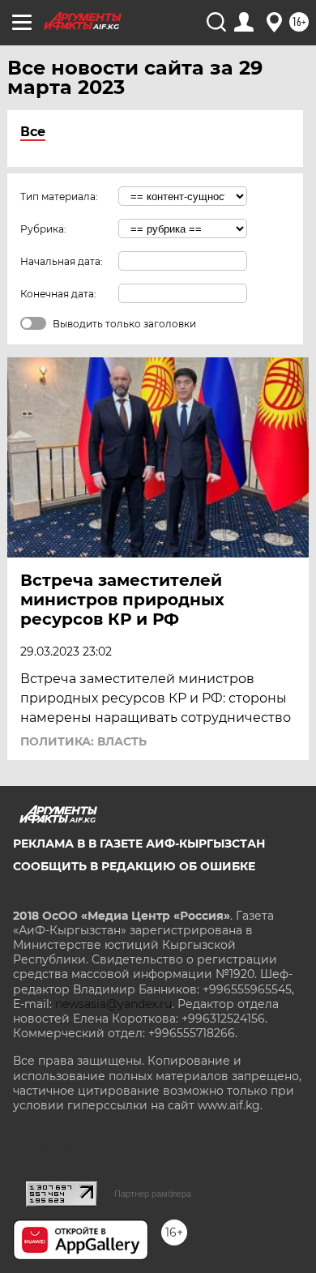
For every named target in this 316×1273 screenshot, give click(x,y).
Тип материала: (59, 196)
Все (32, 131)
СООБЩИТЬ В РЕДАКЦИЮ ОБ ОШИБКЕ (134, 866)
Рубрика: (43, 229)
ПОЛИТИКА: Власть (83, 741)
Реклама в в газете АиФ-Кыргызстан (139, 843)
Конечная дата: (58, 294)
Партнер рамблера (152, 1193)
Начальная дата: (61, 261)
